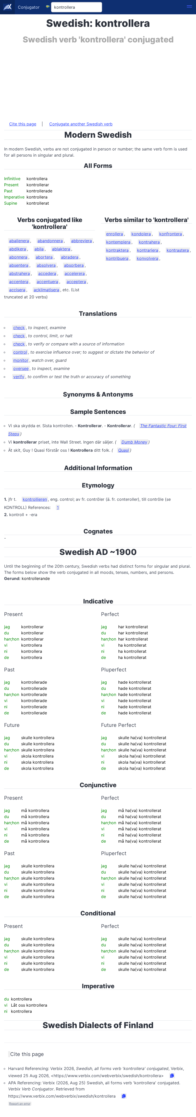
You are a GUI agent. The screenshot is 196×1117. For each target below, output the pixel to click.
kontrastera (178, 250)
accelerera (75, 273)
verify (18, 376)
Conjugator (29, 7)
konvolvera (147, 258)
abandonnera (50, 240)
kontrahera (149, 242)
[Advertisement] (98, 80)
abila (39, 248)
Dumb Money (134, 442)
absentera (18, 265)
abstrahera (19, 273)
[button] (189, 7)
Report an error (19, 1104)
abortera (44, 257)
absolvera (46, 265)
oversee (21, 368)
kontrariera (147, 250)
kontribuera (117, 258)
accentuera (47, 281)
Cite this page (22, 123)
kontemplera (118, 242)
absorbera (74, 265)
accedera (47, 273)
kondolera (141, 233)
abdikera (17, 248)
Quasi (123, 450)
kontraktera (117, 250)
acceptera (76, 281)
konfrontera (170, 233)
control (20, 352)
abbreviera (81, 240)
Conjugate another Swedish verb (81, 123)
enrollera (114, 233)
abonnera (18, 257)
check (19, 327)
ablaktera (61, 248)
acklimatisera (46, 289)
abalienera (19, 240)
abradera (69, 257)
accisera (17, 289)
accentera (18, 281)
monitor (20, 360)
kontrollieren (35, 499)
